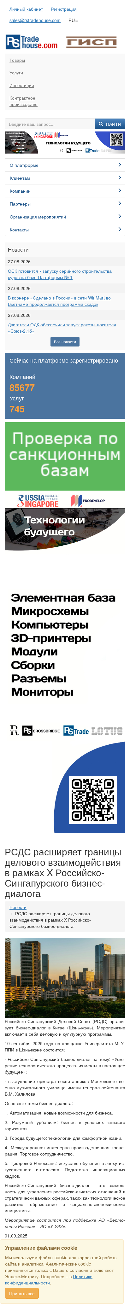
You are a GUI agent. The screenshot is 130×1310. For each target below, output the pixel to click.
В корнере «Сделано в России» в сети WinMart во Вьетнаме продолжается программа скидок (59, 300)
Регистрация (64, 9)
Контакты (19, 229)
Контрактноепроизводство (23, 101)
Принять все (22, 1293)
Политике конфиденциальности (48, 1279)
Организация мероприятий (38, 216)
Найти (113, 124)
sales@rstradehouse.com (35, 20)
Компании (20, 191)
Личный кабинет (26, 9)
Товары (17, 60)
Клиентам (20, 178)
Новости (18, 907)
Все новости (65, 341)
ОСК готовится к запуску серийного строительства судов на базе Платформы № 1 (60, 274)
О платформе (24, 165)
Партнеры (20, 204)
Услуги (16, 72)
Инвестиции (21, 85)
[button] (14, 142)
